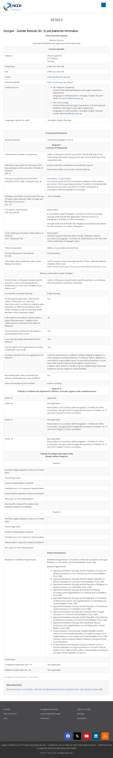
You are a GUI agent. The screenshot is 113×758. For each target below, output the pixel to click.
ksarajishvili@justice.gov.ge (71, 98)
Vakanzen (44, 718)
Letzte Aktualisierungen (50, 713)
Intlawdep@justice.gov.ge (58, 77)
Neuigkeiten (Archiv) (49, 709)
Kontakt (7, 709)
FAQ (5, 718)
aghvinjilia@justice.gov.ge (70, 113)
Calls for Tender (84, 709)
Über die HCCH (10, 713)
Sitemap (80, 713)
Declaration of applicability (59, 178)
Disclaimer (81, 718)
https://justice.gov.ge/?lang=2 (60, 82)
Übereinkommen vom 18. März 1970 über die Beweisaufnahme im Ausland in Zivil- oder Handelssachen (52, 689)
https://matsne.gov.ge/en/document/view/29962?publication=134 (76, 266)
